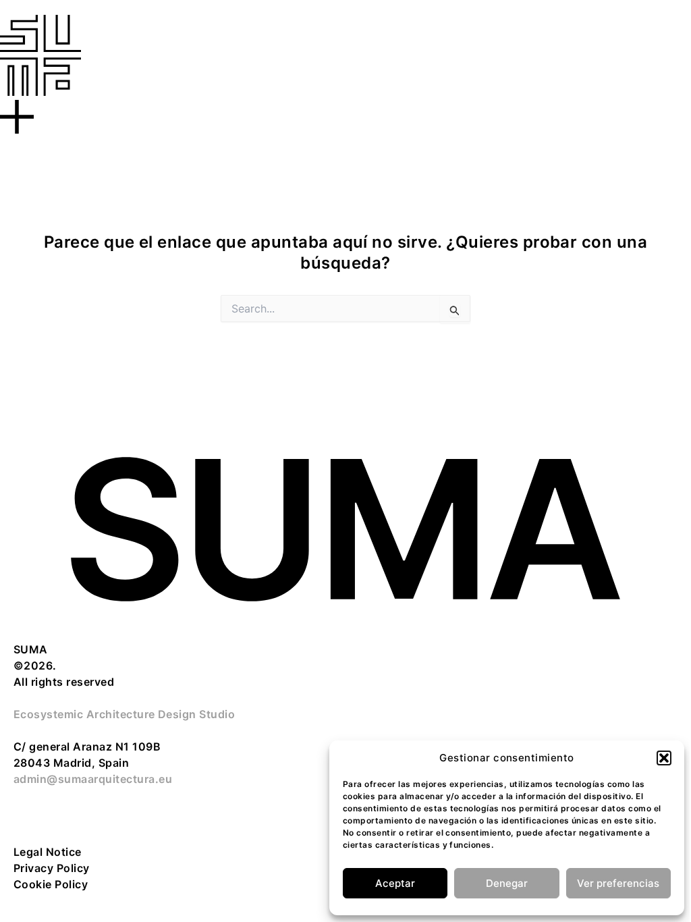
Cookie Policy (50, 884)
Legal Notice (47, 852)
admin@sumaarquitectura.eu (92, 779)
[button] (664, 758)
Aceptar (395, 883)
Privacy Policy (51, 868)
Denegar (507, 883)
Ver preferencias (618, 883)
